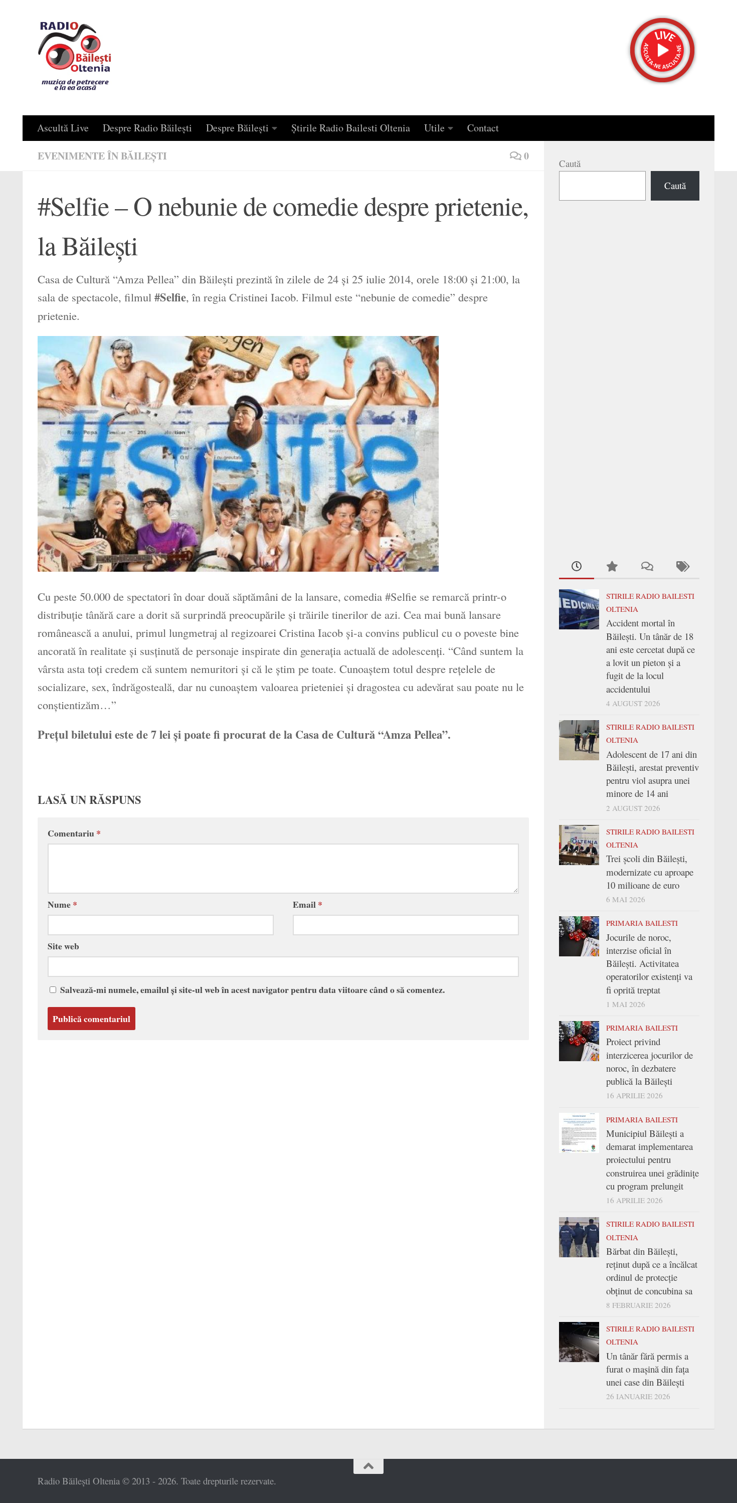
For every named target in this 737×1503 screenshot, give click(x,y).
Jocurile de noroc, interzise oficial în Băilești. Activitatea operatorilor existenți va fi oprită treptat (649, 963)
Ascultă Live (63, 127)
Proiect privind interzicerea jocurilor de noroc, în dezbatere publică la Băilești (649, 1061)
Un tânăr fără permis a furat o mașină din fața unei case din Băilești (647, 1369)
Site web (63, 945)
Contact (483, 127)
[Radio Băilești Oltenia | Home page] (75, 57)
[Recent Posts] (576, 567)
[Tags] (681, 567)
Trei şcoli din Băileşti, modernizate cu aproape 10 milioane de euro (649, 871)
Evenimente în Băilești (102, 155)
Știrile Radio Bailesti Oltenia (350, 127)
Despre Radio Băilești (147, 127)
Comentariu (74, 833)
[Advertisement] (629, 376)
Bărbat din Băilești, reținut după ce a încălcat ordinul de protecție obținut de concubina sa (651, 1271)
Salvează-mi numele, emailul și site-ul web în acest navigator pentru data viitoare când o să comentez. (252, 989)
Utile (434, 127)
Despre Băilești (237, 127)
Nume (62, 904)
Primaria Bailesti (642, 923)
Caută (570, 163)
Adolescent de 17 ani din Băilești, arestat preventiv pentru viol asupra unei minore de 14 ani (652, 774)
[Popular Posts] (611, 567)
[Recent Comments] (646, 567)
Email (307, 904)
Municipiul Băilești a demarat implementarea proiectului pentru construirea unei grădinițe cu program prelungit (652, 1159)
